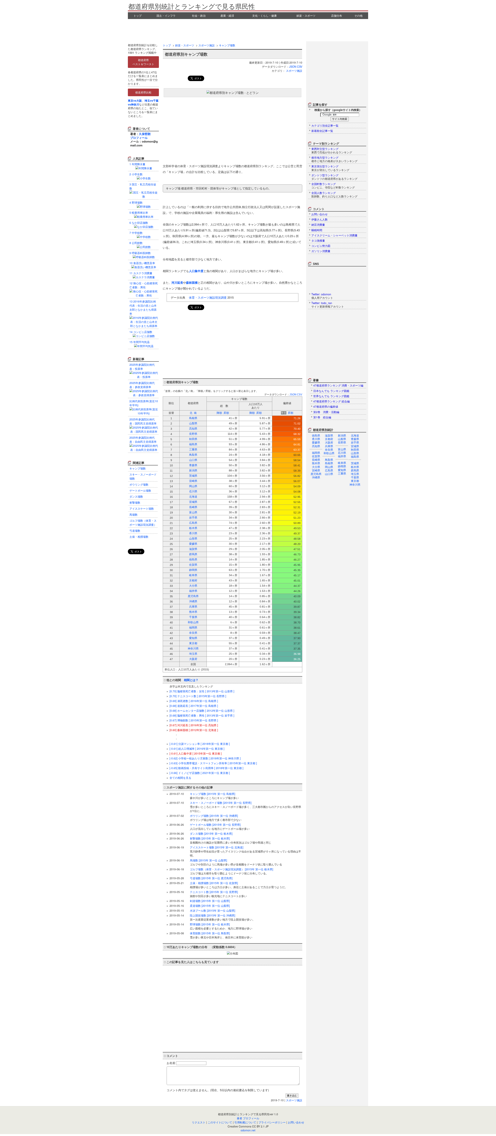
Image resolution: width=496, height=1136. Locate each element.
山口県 (329, 474)
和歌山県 (329, 453)
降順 (219, 412)
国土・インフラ (166, 15)
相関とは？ (191, 680)
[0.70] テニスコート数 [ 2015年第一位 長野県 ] (198, 696)
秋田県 (355, 449)
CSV (299, 66)
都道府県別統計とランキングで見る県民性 (191, 6)
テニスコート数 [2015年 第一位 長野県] (218, 894)
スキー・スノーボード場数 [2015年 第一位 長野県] (245, 807)
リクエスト (198, 1122)
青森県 (355, 439)
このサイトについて (220, 1122)
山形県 (355, 453)
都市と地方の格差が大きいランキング (334, 159)
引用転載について (245, 1122)
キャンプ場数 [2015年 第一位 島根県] (214, 796)
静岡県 (342, 466)
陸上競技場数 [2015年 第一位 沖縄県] (222, 917)
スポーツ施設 (206, 45)
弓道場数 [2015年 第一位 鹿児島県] (211, 878)
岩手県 (355, 442)
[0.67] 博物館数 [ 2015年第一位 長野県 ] (194, 720)
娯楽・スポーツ (305, 15)
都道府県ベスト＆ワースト (143, 62)
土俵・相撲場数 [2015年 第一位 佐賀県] (239, 885)
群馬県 (355, 470)
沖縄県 (316, 477)
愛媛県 (316, 442)
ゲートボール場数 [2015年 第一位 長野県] (220, 827)
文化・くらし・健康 (264, 15)
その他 (358, 15)
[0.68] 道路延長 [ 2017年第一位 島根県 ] (194, 706)
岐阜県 (342, 463)
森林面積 (192, 282)
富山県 (342, 449)
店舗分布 (336, 15)
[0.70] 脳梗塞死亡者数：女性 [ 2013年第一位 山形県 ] (202, 691)
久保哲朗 (145, 134)
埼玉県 (355, 474)
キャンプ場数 (227, 45)
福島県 (355, 456)
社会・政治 (199, 15)
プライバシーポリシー (272, 1122)
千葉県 (355, 477)
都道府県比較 (143, 92)
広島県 (329, 470)
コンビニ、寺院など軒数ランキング (333, 185)
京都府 (329, 439)
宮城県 (355, 446)
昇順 (226, 412)
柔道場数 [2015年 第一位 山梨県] (210, 906)
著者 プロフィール (248, 1118)
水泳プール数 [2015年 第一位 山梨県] (212, 910)
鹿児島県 (316, 474)
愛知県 (342, 470)
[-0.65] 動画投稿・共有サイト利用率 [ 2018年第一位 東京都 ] (206, 768)
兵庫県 (329, 446)
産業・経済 (227, 15)
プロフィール (139, 138)
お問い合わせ (296, 1122)
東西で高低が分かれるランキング (331, 150)
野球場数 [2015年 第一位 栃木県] (221, 926)
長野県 (342, 442)
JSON (292, 66)
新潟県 (342, 435)
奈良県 (329, 449)
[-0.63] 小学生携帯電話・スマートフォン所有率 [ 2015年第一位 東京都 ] (213, 763)
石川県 (342, 453)
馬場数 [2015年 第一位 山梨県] (236, 862)
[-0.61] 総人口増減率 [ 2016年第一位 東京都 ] (197, 748)
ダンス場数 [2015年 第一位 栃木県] (211, 833)
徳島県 (316, 435)
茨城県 (355, 463)
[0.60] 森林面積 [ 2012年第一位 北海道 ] (194, 730)
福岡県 (316, 453)
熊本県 (316, 463)
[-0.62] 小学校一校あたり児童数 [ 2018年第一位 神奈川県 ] (205, 758)
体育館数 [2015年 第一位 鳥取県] (221, 935)
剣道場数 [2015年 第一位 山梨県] (210, 901)
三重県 (342, 473)
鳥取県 (329, 460)
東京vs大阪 (135, 100)
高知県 (316, 446)
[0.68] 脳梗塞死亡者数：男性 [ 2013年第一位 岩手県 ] (202, 715)
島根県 (329, 463)
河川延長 (177, 282)
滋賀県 (329, 435)
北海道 (355, 435)
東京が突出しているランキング (330, 168)
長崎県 (316, 460)
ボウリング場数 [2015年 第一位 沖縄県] (215, 818)
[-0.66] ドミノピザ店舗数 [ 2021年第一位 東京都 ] (200, 773)
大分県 (316, 467)
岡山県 (329, 467)
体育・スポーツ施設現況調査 (208, 297)
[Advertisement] (248, 29)
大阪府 (329, 442)
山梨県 (342, 439)
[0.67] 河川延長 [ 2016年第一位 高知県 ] (194, 725)
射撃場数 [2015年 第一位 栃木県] (230, 840)
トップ (137, 15)
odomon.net (248, 1130)
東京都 (355, 481)
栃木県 (355, 467)
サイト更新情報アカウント (327, 304)
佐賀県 (316, 456)
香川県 (316, 439)
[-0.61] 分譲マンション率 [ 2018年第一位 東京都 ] (200, 744)
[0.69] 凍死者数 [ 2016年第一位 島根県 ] (194, 701)
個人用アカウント (322, 296)
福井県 (342, 456)
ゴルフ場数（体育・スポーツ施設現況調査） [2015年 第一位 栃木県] (231, 871)
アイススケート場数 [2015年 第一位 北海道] (245, 851)
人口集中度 (196, 271)
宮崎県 (316, 470)
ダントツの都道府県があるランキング (334, 177)
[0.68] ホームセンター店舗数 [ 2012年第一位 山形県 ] (202, 710)
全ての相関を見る (180, 778)
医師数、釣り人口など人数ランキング (334, 194)
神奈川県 (355, 484)
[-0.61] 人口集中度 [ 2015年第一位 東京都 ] (196, 753)
